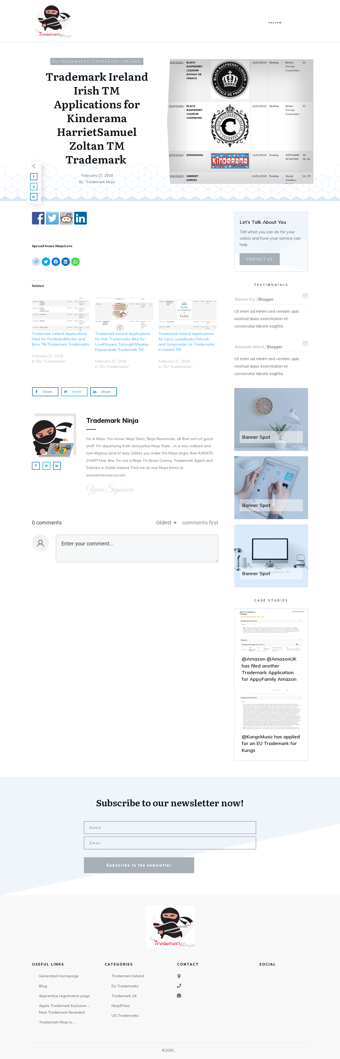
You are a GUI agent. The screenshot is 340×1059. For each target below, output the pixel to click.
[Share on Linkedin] (80, 218)
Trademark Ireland (117, 61)
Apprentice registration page (64, 995)
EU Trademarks (71, 61)
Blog (43, 986)
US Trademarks (125, 1015)
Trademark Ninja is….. (57, 1022)
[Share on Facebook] (38, 218)
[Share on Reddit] (66, 218)
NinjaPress (121, 1005)
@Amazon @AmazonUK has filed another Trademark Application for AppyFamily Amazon (271, 649)
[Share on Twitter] (52, 218)
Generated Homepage (59, 976)
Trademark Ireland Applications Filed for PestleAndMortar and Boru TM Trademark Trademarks (60, 339)
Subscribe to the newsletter (139, 865)
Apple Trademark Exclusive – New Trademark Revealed (64, 1009)
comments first (200, 522)
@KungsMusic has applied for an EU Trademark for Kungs (271, 723)
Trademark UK (124, 995)
